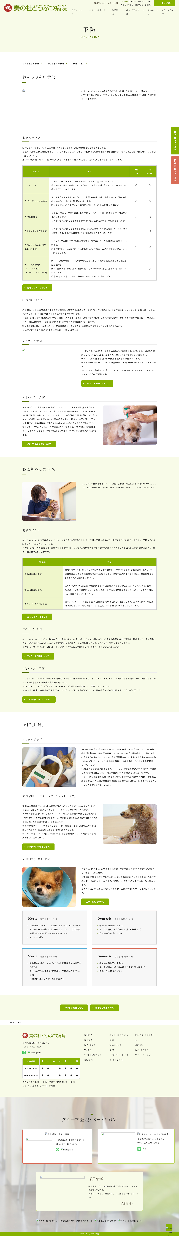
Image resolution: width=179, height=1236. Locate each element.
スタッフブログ (167, 12)
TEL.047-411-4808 (32, 1046)
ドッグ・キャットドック (119, 1055)
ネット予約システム (93, 1055)
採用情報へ (127, 1203)
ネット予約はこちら (74, 1007)
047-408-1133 (69, 1144)
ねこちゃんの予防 (56, 63)
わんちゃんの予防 (30, 63)
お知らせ (139, 1045)
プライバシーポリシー (145, 1055)
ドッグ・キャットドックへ (38, 846)
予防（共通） (78, 63)
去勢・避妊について (95, 901)
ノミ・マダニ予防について (39, 444)
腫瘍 (112, 1040)
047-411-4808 (106, 3)
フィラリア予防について (97, 383)
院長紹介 (88, 1040)
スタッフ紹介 (90, 1045)
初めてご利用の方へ (98, 12)
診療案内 (88, 1060)
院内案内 (88, 1035)
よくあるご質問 (116, 1060)
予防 (112, 1050)
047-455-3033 (151, 1143)
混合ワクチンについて (37, 287)
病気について (116, 1045)
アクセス (88, 1050)
